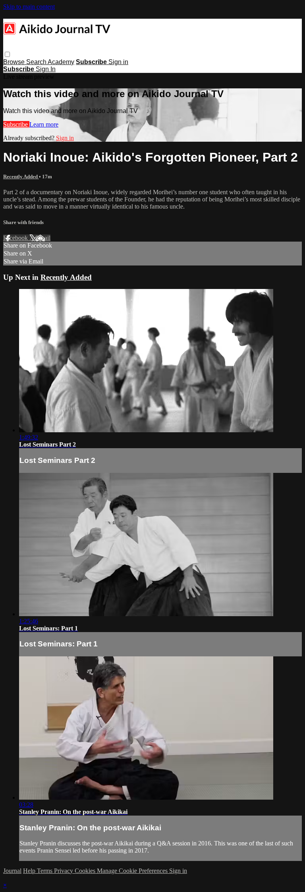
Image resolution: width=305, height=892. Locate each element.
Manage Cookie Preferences (133, 870)
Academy (61, 62)
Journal (12, 870)
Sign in (118, 62)
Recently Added (21, 177)
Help (30, 870)
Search (37, 62)
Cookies (86, 870)
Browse (14, 62)
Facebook (16, 237)
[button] (7, 54)
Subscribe (16, 124)
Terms (45, 870)
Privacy (64, 870)
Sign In (46, 69)
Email (43, 237)
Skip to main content (29, 6)
